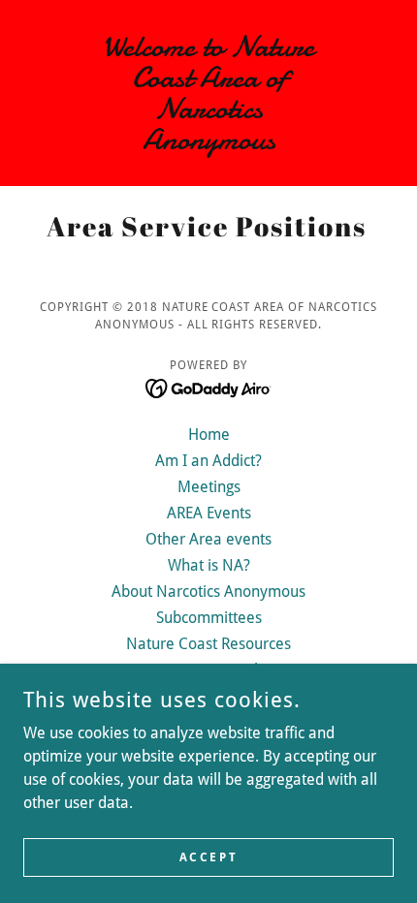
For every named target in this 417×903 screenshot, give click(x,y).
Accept (208, 856)
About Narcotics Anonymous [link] (208, 591)
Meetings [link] (209, 487)
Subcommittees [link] (209, 617)
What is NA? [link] (209, 565)
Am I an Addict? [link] (208, 461)
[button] (51, 93)
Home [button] (209, 434)
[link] (208, 93)
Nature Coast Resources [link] (208, 644)
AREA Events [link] (209, 513)
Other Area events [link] (208, 539)
